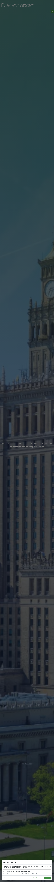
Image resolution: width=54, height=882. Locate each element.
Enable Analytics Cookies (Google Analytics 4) (18, 871)
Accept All (47, 877)
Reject (5, 877)
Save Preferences (37, 877)
